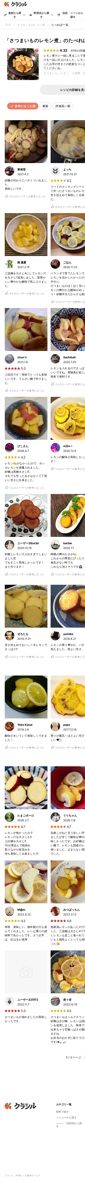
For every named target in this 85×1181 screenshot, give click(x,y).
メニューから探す (66, 1117)
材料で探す (62, 1111)
